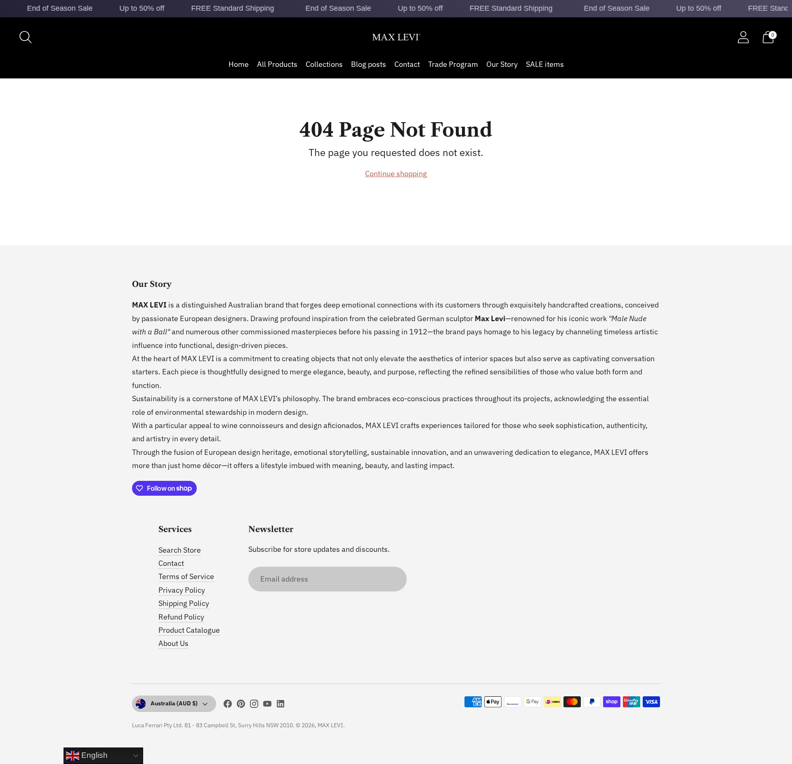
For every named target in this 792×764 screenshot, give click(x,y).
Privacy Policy (181, 590)
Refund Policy (181, 617)
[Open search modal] (25, 37)
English (93, 755)
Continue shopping (396, 173)
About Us (173, 643)
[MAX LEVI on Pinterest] (241, 705)
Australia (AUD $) (174, 703)
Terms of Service (186, 576)
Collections (324, 64)
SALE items (545, 64)
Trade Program (453, 64)
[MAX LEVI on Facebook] (228, 705)
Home (239, 64)
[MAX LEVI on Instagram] (254, 705)
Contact (407, 64)
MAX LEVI (330, 725)
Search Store (179, 550)
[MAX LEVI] (396, 37)
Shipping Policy (183, 603)
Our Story (502, 64)
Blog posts (368, 64)
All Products (277, 64)
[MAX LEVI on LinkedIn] (280, 705)
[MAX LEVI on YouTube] (267, 705)
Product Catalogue (189, 630)
